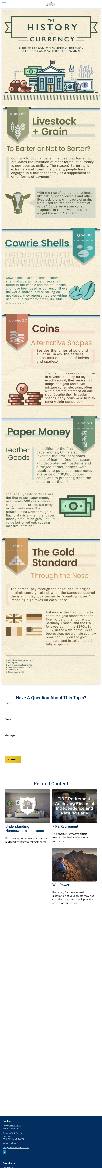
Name (8, 703)
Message (10, 735)
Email (8, 719)
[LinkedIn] (4, 1152)
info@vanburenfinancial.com (16, 1147)
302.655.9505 (15, 1126)
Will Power (60, 885)
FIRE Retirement (65, 826)
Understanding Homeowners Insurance (24, 828)
